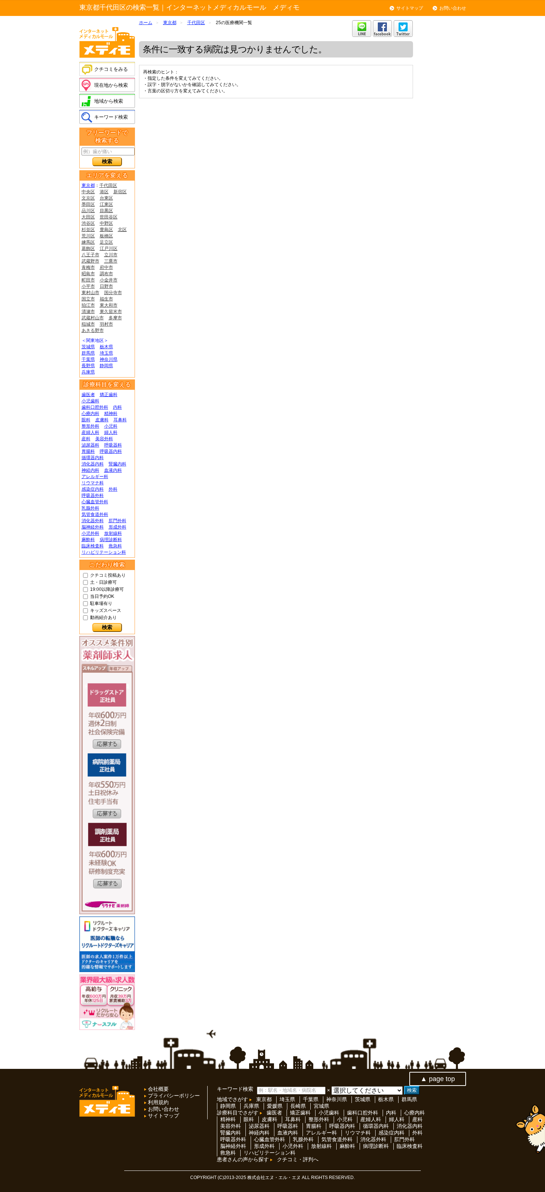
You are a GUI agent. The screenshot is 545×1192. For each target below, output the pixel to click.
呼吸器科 (113, 445)
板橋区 (106, 235)
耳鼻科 (120, 419)
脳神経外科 (93, 527)
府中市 (106, 267)
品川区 (88, 210)
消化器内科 (93, 464)
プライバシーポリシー (173, 1096)
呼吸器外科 (93, 495)
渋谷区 (88, 223)
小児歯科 (90, 401)
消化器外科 (93, 520)
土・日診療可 (103, 582)
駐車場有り (101, 603)
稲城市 (88, 324)
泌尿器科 (90, 445)
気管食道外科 (95, 514)
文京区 (88, 198)
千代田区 (108, 185)
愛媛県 (275, 1106)
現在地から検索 (111, 85)
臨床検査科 (93, 546)
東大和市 (109, 305)
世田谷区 (109, 217)
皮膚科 (102, 419)
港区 (104, 191)
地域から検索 (108, 101)
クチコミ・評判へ (297, 1159)
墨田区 (88, 204)
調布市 (106, 273)
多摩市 (115, 317)
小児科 (111, 426)
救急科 (115, 546)
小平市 (88, 286)
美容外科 (104, 438)
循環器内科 (93, 457)
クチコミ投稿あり (108, 575)
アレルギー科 (95, 476)
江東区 (106, 204)
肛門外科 (117, 520)
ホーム (145, 22)
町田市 (88, 280)
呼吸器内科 (111, 451)
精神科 (111, 413)
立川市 (111, 254)
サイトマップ (409, 8)
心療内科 (90, 413)
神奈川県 (109, 359)
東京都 (88, 185)
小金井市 (109, 280)
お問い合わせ (452, 8)
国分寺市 (113, 292)
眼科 (86, 419)
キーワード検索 (111, 117)
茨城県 (88, 346)
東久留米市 (111, 311)
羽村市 (106, 324)
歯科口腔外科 (95, 407)
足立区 (106, 242)
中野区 (106, 223)
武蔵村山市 (93, 317)
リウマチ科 (93, 482)
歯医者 (88, 394)
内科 (117, 407)
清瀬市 (88, 311)
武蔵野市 (90, 261)
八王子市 (90, 254)
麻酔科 (88, 539)
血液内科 (113, 470)
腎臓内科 (117, 464)
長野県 (88, 365)
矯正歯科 (109, 394)
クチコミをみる (111, 69)
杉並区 (88, 229)
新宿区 (120, 191)
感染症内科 (93, 489)
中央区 (88, 191)
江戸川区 (109, 248)
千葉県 (88, 359)
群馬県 (88, 353)
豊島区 (106, 229)
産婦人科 (90, 432)
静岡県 (106, 365)
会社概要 (157, 1089)
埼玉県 (106, 353)
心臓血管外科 (95, 501)
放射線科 (113, 533)
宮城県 (321, 1106)
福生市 (106, 299)
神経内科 (90, 470)
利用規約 (157, 1102)
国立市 (88, 299)
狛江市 (88, 305)
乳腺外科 (90, 508)
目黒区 (106, 210)
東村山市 (90, 292)
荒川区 (88, 235)
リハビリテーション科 (104, 552)
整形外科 (90, 426)
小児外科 (90, 533)
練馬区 (88, 242)
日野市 (106, 286)
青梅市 (88, 267)
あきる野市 (93, 330)
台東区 (106, 198)
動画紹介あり (103, 617)
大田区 (88, 217)
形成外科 (117, 527)
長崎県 (298, 1106)
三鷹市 (111, 261)
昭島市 (88, 273)
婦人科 (111, 432)
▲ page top (437, 1079)
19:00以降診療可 (107, 589)
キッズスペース (105, 610)
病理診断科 (111, 539)
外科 (113, 489)
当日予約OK (102, 596)
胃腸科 (88, 451)
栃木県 (106, 346)
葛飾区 (88, 248)
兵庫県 (88, 372)
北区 (122, 229)
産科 (86, 438)
